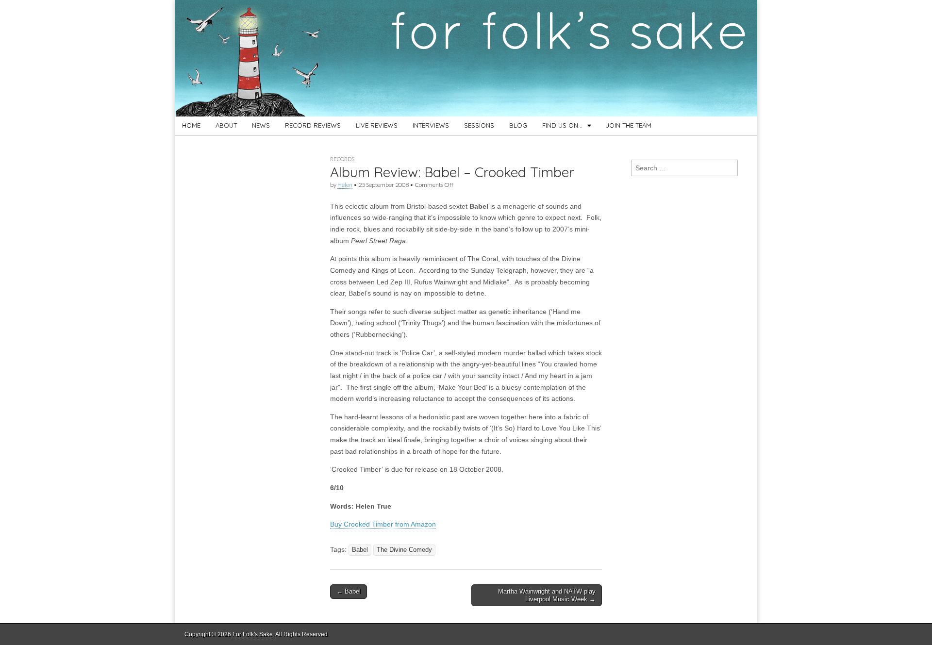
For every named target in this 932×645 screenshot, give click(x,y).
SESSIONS (479, 125)
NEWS (261, 125)
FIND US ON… (562, 125)
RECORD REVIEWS (313, 125)
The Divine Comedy (404, 549)
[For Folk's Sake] (466, 58)
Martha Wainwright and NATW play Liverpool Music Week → (547, 595)
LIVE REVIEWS (377, 125)
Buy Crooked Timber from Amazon (383, 524)
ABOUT (226, 125)
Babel (360, 549)
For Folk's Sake (253, 634)
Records (342, 159)
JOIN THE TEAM (628, 125)
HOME (191, 125)
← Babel (348, 591)
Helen (344, 184)
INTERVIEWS (431, 125)
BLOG (518, 125)
